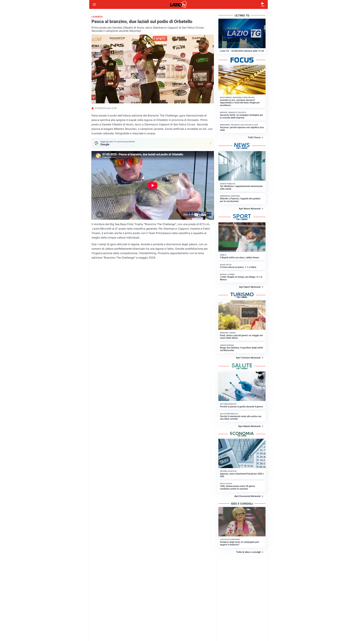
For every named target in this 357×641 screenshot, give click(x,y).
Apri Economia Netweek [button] (247, 496)
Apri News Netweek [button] (250, 208)
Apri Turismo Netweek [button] (248, 357)
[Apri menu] (94, 4)
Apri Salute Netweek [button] (249, 426)
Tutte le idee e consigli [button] (248, 552)
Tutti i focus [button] (254, 137)
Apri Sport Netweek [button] (250, 286)
